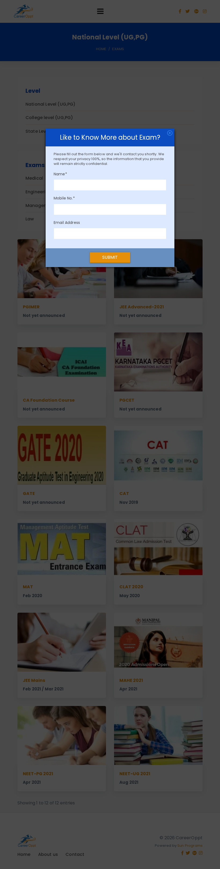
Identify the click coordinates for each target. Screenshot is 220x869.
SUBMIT (110, 257)
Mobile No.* (64, 198)
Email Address (67, 222)
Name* (60, 174)
